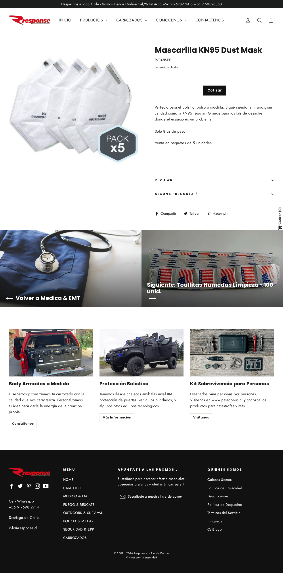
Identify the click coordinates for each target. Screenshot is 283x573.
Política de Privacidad (224, 488)
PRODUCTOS (92, 20)
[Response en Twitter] (20, 486)
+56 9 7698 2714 (24, 507)
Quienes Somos (219, 479)
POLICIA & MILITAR (78, 521)
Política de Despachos (225, 504)
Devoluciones (217, 496)
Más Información (117, 417)
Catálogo (214, 529)
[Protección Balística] (141, 353)
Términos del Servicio (224, 512)
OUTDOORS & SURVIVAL (83, 512)
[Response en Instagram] (37, 486)
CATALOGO (72, 488)
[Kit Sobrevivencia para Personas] (232, 353)
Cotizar (214, 90)
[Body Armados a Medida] (51, 353)
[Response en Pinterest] (28, 486)
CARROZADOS (130, 20)
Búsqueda (214, 521)
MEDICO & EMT (76, 496)
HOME (68, 479)
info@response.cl (23, 528)
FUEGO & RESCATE (78, 504)
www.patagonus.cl (227, 400)
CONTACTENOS (209, 20)
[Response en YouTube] (46, 486)
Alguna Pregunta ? (176, 194)
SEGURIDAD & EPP (78, 529)
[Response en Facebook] (11, 486)
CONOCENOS (169, 20)
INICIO (65, 20)
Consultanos (23, 423)
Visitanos (201, 417)
